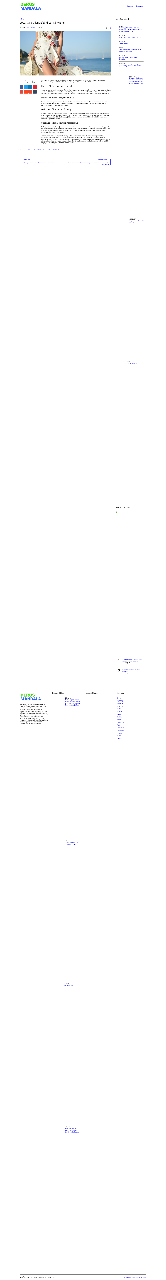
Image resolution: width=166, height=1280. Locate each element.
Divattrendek (31, 150)
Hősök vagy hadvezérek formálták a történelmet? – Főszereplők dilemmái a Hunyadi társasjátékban (130, 29)
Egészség (120, 701)
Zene (118, 738)
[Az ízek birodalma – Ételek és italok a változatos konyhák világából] (131, 583)
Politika (119, 717)
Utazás (119, 733)
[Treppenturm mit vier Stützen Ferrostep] (121, 288)
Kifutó (39, 150)
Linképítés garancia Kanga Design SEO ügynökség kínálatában (131, 50)
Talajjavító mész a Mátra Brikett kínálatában (128, 58)
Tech (118, 725)
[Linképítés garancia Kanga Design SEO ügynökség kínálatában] (58, 1196)
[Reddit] (26, 92)
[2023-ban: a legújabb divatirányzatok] (65, 53)
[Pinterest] (35, 87)
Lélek (119, 714)
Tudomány (120, 730)
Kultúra (119, 709)
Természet (120, 728)
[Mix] (30, 92)
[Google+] (21, 92)
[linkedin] (30, 87)
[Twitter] (26, 87)
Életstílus (120, 703)
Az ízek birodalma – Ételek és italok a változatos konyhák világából (132, 660)
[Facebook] (21, 87)
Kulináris (120, 706)
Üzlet (119, 736)
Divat (22, 19)
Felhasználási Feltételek (139, 1277)
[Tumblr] (35, 92)
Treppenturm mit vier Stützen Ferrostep (130, 37)
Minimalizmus (58, 150)
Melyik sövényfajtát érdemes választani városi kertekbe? (130, 66)
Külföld (119, 711)
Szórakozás (120, 722)
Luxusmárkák (47, 150)
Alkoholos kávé (123, 43)
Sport (119, 719)
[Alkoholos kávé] (121, 431)
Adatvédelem (126, 1277)
